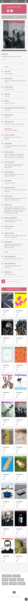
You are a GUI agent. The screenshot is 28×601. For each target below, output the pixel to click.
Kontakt (5, 583)
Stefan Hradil (8, 143)
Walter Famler (8, 78)
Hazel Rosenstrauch (9, 263)
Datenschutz (13, 583)
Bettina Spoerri (8, 115)
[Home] (26, 1)
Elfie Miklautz (8, 242)
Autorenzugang (6, 575)
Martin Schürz (8, 196)
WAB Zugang (16, 575)
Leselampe (20, 579)
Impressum (21, 583)
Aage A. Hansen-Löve (9, 256)
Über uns (5, 579)
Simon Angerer (8, 108)
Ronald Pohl (7, 204)
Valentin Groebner (9, 187)
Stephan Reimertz (9, 172)
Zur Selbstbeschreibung (12, 281)
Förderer (13, 579)
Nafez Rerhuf (8, 180)
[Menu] (2, 1)
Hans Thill (7, 94)
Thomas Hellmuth (9, 152)
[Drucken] (8, 11)
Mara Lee (6, 101)
